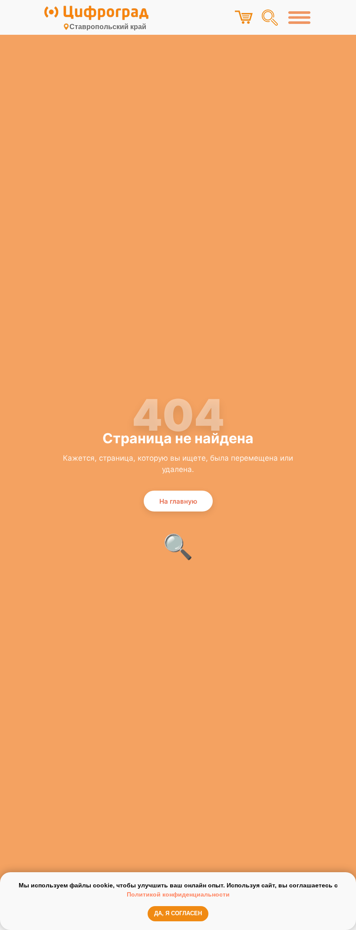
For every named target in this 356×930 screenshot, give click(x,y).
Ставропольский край (107, 26)
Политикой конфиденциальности (178, 894)
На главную (178, 501)
